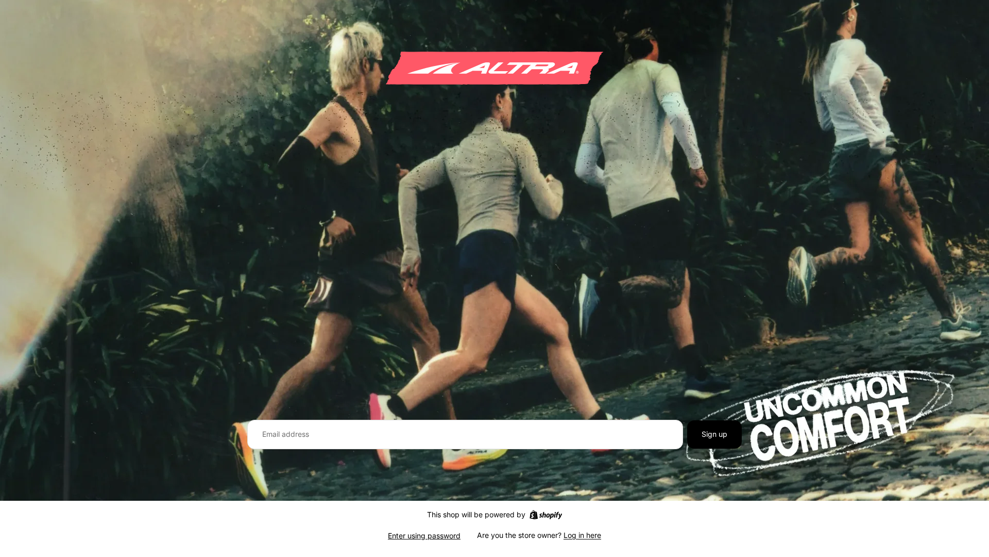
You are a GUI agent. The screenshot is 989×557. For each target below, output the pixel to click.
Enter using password (424, 535)
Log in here (582, 535)
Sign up (714, 434)
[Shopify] (546, 514)
